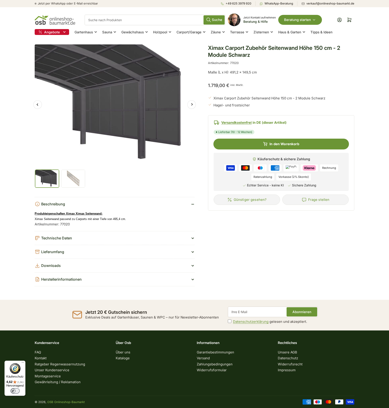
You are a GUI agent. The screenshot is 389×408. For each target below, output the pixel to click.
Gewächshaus (132, 32)
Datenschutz (288, 358)
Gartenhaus (84, 32)
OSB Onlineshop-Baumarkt (66, 402)
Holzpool (160, 32)
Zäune (216, 32)
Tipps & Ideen (321, 32)
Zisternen (261, 32)
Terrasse (237, 32)
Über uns (123, 352)
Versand (203, 358)
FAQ (38, 352)
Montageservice (48, 376)
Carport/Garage (188, 32)
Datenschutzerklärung (251, 321)
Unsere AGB (287, 352)
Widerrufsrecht (290, 364)
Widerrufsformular (212, 370)
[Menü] (22, 363)
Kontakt (41, 358)
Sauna (107, 32)
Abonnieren (301, 312)
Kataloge (123, 358)
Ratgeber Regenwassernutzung (60, 364)
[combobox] (155, 20)
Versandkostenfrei (236, 122)
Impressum (287, 370)
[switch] (15, 391)
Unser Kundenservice (52, 370)
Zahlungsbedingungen (215, 364)
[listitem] (238, 3)
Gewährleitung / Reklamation (58, 382)
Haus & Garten (289, 32)
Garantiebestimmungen (215, 352)
